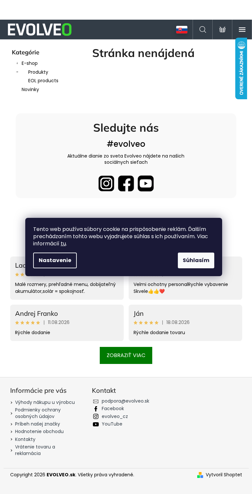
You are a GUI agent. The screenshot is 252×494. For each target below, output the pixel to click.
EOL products (43, 80)
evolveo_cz (115, 416)
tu (63, 243)
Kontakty (25, 439)
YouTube (112, 424)
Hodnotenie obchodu (39, 431)
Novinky (30, 89)
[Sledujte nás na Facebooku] (126, 183)
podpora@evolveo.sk (125, 401)
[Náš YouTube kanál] (145, 183)
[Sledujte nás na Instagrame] (106, 183)
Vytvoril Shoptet (224, 475)
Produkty (38, 72)
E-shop (30, 63)
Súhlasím (196, 260)
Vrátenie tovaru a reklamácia (35, 450)
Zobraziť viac (126, 355)
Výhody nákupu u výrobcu (45, 402)
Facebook (113, 408)
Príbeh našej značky (37, 424)
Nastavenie (55, 260)
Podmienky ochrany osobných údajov (38, 413)
